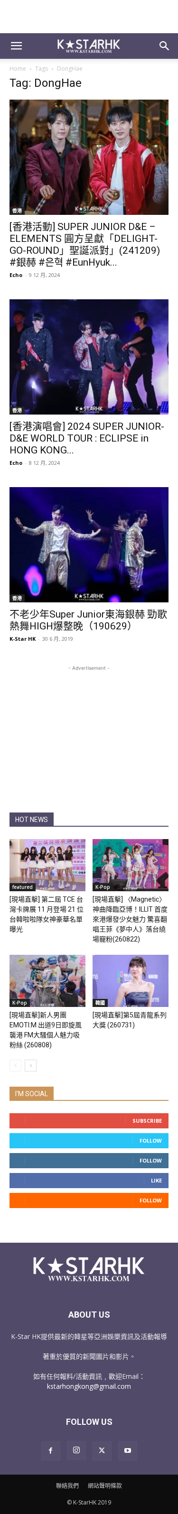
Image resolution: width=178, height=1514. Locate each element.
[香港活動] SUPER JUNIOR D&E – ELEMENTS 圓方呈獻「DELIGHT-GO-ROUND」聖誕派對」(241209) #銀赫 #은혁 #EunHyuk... (84, 244)
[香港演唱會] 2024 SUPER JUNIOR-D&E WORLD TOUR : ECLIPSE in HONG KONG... (86, 438)
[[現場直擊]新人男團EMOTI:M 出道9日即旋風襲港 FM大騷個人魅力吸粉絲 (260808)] (47, 981)
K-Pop (102, 887)
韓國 (100, 1002)
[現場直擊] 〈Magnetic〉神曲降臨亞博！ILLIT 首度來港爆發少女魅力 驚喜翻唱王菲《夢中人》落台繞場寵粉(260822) (130, 919)
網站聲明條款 (105, 1486)
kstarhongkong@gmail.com (89, 1386)
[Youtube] (127, 1450)
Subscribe (147, 1120)
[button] (16, 46)
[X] (102, 1450)
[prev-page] (15, 1065)
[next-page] (31, 1065)
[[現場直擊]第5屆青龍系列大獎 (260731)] (131, 981)
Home (17, 69)
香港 (17, 210)
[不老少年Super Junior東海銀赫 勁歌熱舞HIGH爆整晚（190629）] (89, 544)
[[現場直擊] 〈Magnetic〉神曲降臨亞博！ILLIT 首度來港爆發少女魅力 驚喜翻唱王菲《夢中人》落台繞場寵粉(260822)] (131, 865)
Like (156, 1180)
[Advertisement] (89, 16)
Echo (15, 274)
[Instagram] (76, 1450)
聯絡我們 (67, 1486)
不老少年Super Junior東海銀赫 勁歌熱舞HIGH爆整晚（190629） (88, 620)
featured (22, 887)
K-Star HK (22, 638)
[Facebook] (50, 1450)
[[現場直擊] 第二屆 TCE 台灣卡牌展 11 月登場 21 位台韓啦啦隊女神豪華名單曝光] (47, 865)
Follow (151, 1140)
